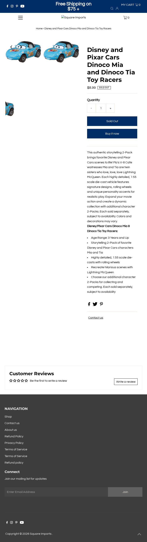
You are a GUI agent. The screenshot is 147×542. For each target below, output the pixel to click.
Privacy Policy (14, 442)
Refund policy (14, 462)
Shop (8, 416)
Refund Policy (14, 436)
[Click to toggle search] (112, 8)
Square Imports (41, 533)
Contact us (95, 317)
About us (11, 429)
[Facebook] (7, 6)
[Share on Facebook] (89, 305)
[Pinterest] (17, 6)
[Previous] (11, 47)
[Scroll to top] (139, 534)
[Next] (21, 47)
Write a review (126, 381)
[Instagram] (12, 6)
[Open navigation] (20, 17)
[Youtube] (22, 6)
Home (39, 28)
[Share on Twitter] (95, 305)
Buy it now (112, 133)
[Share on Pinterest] (101, 305)
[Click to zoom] (73, 47)
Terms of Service (16, 449)
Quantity (93, 100)
